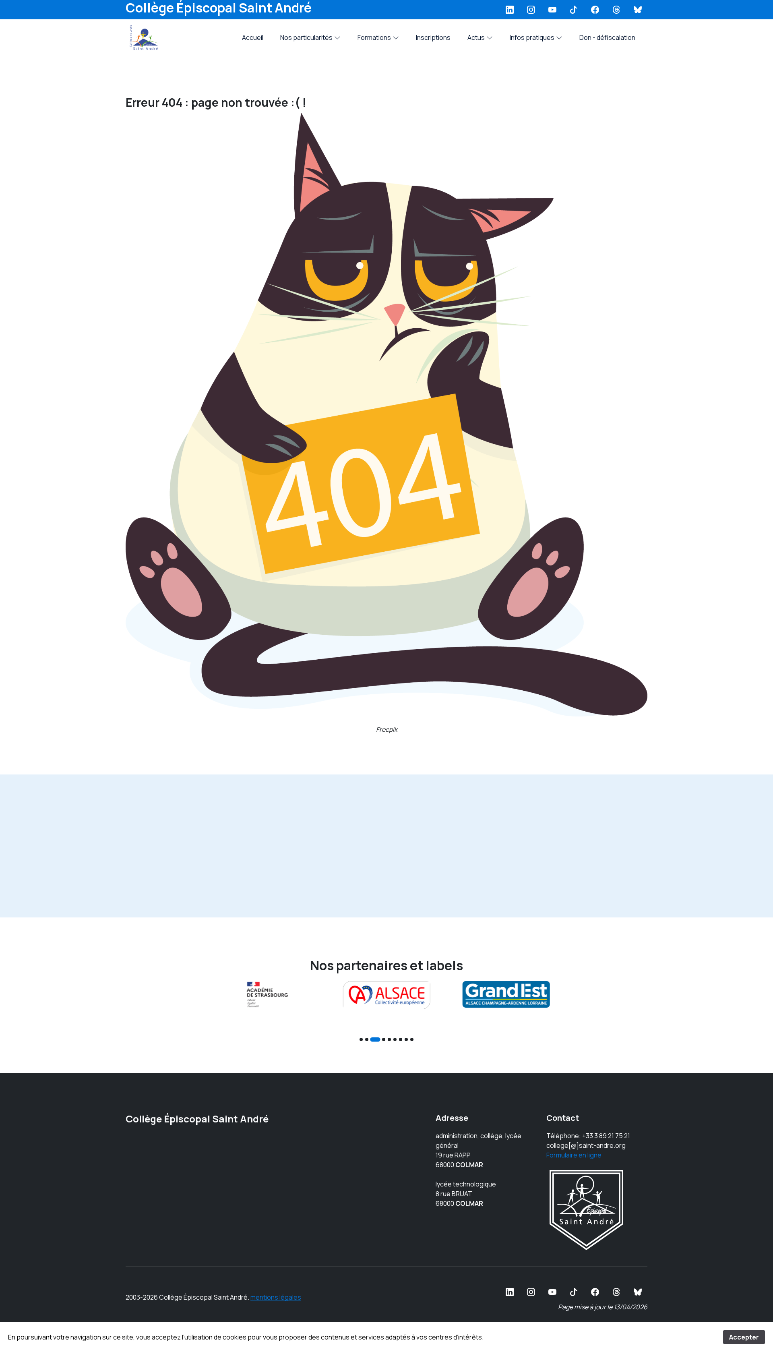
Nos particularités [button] (306, 37)
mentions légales (275, 1297)
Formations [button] (374, 37)
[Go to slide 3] (375, 1039)
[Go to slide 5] (389, 1039)
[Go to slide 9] (411, 1039)
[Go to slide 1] (361, 1039)
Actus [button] (476, 37)
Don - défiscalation (607, 37)
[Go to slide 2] (366, 1039)
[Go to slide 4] (383, 1039)
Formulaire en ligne (573, 1155)
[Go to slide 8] (406, 1039)
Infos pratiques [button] (532, 37)
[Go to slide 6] (395, 1039)
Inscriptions (433, 37)
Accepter (744, 1337)
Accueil (252, 37)
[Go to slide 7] (400, 1039)
